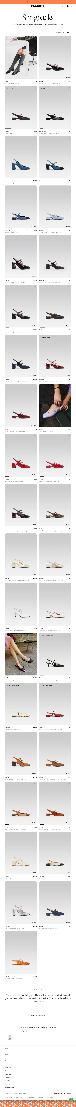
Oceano (10, 230)
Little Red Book (9, 1087)
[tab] (8, 128)
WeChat (7, 1084)
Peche (44, 81)
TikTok (7, 1071)
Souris (44, 678)
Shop (6, 1048)
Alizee (10, 181)
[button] (4, 6)
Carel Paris (8, 1093)
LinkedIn (7, 1080)
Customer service (10, 1061)
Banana (44, 280)
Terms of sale (41, 1097)
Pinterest (7, 1077)
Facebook (8, 1074)
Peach (10, 131)
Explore (7, 1054)
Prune (10, 81)
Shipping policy (18, 1097)
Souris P (10, 678)
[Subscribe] (53, 1032)
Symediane (23, 1093)
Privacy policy (8, 1097)
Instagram (8, 1067)
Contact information (30, 1097)
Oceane (44, 181)
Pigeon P (11, 728)
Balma (10, 976)
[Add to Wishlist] (35, 38)
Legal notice (50, 1097)
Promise (10, 280)
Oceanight (45, 131)
